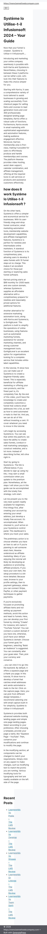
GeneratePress (19, 932)
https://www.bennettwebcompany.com (21, 3)
